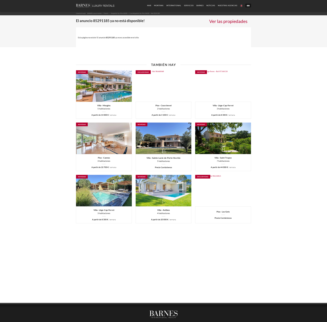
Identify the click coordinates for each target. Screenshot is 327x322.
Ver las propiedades (228, 21)
